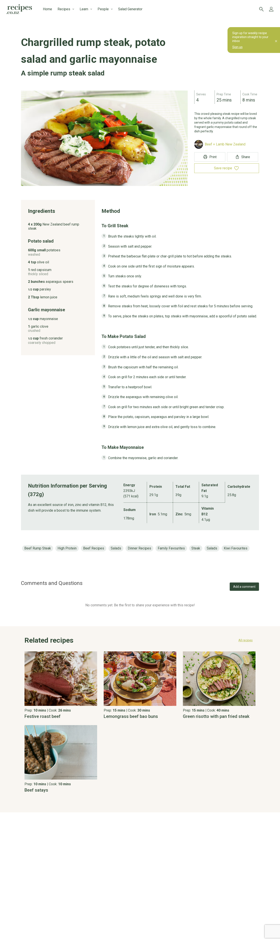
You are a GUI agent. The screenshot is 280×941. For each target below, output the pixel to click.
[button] (140, 640)
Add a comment (244, 586)
